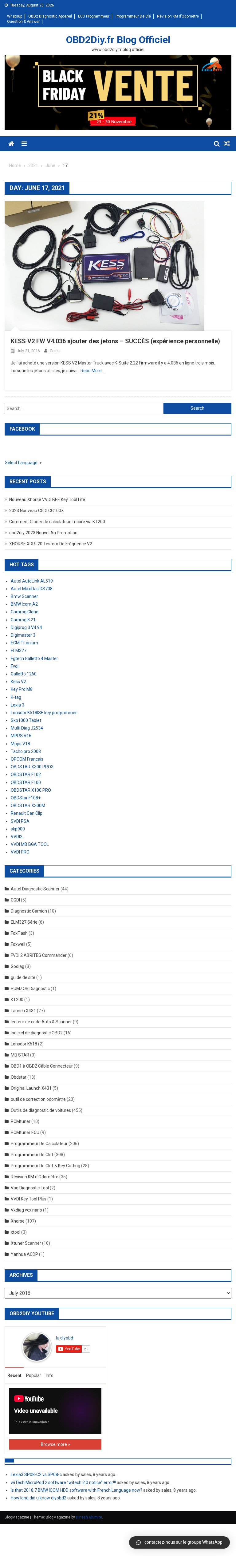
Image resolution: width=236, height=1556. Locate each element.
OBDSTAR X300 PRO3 (32, 766)
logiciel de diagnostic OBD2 (37, 1032)
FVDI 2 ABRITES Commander (39, 955)
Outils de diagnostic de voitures (41, 1110)
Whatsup (14, 16)
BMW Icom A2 (24, 604)
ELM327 (18, 650)
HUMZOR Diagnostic (30, 988)
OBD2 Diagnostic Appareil (50, 16)
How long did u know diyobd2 (38, 1497)
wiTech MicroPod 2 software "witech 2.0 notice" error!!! (63, 1482)
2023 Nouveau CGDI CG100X (36, 510)
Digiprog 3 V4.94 (26, 627)
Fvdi (14, 666)
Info (49, 1375)
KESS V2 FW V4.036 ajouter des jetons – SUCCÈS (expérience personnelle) (115, 341)
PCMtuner (20, 1121)
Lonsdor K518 (24, 1043)
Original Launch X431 (31, 1088)
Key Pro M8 (22, 689)
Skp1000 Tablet (26, 720)
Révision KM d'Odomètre (34, 1176)
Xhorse (18, 1221)
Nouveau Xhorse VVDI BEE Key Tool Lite (47, 499)
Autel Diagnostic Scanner (35, 888)
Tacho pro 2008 (26, 751)
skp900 (18, 828)
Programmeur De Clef (32, 1154)
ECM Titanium (24, 642)
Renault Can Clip (26, 813)
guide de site (23, 977)
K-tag (16, 697)
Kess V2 (18, 681)
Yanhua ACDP (24, 1254)
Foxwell (18, 944)
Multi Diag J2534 (27, 728)
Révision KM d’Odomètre (178, 16)
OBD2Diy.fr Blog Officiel (118, 40)
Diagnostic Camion (29, 911)
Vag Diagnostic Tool (30, 1187)
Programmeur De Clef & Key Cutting (45, 1165)
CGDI (15, 899)
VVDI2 (16, 836)
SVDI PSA (20, 821)
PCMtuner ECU (25, 1132)
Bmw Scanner (24, 596)
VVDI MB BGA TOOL (30, 844)
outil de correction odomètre (38, 1099)
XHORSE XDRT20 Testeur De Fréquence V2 (50, 543)
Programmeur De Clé (133, 16)
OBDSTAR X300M (28, 805)
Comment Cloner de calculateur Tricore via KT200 (57, 521)
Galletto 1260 (24, 673)
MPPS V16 (21, 735)
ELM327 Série (24, 922)
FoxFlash (19, 933)
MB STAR (20, 1055)
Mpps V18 (20, 743)
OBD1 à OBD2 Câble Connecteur (42, 1066)
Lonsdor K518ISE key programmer (44, 712)
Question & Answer (23, 21)
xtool (15, 1232)
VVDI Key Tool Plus (28, 1198)
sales (55, 350)
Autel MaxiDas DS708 (32, 588)
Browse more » (55, 1444)
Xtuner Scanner (26, 1243)
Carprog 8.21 (23, 619)
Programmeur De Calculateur (39, 1143)
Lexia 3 (17, 704)
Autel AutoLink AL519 (32, 581)
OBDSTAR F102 (26, 774)
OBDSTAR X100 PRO (31, 790)
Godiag (17, 966)
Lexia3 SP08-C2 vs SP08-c (36, 1474)
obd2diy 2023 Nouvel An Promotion (43, 532)
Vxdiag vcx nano (26, 1210)
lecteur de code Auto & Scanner (41, 1021)
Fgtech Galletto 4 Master (34, 658)
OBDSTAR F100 (26, 782)
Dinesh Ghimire (89, 1517)
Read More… (92, 370)
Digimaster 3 (23, 635)
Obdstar (18, 1077)
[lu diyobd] (37, 1346)
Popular (33, 1375)
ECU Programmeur (93, 16)
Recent (14, 1375)
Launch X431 (23, 1010)
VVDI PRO (20, 852)
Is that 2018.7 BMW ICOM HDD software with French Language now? (76, 1490)
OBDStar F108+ (26, 797)
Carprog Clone (24, 611)
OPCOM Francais (27, 759)
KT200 (17, 999)
